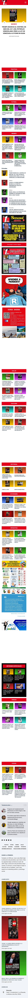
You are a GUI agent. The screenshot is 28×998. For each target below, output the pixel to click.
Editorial (10, 846)
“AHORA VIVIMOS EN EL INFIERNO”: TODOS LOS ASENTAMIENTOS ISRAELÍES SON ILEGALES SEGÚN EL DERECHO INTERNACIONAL (20, 163)
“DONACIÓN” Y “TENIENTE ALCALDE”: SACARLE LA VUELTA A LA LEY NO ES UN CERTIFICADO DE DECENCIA (8, 678)
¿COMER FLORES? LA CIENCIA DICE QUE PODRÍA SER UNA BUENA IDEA (20, 415)
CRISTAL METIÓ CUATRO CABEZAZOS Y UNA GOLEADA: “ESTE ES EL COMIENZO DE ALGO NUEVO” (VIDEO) (20, 727)
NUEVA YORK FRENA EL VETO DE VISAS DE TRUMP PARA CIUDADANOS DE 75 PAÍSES (7, 162)
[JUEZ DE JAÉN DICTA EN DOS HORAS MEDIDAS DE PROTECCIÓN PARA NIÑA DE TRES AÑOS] (4, 210)
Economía (11, 207)
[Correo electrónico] (10, 840)
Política (10, 180)
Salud (22, 844)
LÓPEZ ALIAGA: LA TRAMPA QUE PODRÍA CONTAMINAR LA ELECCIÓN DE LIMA (7, 476)
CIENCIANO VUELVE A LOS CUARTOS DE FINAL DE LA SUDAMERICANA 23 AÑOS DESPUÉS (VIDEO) (20, 127)
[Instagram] (6, 840)
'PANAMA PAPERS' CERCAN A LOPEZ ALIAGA (19, 691)
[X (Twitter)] (8, 840)
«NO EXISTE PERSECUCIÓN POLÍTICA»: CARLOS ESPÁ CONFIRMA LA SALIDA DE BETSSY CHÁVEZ (7, 556)
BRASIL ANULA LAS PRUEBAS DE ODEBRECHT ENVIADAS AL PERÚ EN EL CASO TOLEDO (20, 81)
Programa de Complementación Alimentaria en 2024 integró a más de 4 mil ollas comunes (16, 810)
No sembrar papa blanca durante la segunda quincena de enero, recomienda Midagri (16, 817)
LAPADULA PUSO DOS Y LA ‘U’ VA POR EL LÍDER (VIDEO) (7, 113)
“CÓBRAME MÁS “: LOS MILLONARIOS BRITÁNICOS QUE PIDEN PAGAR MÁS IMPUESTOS (20, 428)
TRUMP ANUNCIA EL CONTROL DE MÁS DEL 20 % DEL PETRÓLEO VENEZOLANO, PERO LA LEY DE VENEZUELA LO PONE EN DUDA (7, 147)
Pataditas (23, 846)
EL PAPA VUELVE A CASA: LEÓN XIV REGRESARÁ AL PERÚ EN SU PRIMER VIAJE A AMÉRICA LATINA (20, 556)
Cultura (4, 846)
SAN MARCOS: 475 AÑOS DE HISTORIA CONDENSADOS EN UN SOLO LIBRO (7, 415)
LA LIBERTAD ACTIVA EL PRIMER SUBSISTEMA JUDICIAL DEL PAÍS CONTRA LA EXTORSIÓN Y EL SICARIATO (7, 521)
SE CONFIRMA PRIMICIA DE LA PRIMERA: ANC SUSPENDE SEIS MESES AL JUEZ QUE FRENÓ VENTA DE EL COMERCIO (7, 95)
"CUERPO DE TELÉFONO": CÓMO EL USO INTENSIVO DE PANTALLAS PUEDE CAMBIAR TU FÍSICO (19, 383)
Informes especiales (7, 848)
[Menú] (25, 2)
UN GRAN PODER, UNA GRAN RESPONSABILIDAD (19, 476)
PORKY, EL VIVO (5, 489)
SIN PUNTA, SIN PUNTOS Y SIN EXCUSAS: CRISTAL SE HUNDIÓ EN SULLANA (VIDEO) (7, 127)
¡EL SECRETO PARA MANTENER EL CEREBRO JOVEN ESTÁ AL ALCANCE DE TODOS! (7, 397)
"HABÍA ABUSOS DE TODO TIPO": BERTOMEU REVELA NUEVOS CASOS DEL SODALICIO (7, 428)
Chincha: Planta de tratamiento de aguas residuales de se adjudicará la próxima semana (16, 832)
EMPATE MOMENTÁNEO (19, 489)
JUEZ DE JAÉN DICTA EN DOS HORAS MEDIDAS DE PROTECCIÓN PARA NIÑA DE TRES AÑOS (17, 211)
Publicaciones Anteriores (19, 848)
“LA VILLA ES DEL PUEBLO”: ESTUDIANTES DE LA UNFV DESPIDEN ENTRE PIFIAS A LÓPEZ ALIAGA (20, 94)
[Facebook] (4, 840)
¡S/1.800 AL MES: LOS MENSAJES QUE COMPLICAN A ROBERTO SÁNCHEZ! (19, 677)
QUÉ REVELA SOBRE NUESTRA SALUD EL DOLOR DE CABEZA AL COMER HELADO (19, 397)
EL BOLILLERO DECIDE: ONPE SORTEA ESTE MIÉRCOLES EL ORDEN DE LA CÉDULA (20, 540)
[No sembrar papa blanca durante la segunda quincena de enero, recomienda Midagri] (4, 817)
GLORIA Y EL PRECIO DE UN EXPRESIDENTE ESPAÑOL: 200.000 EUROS (8, 692)
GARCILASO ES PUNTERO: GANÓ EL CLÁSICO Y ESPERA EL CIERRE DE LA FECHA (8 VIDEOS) (20, 114)
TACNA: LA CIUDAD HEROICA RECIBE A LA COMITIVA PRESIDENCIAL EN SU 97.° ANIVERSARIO (7, 81)
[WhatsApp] (2, 840)
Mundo (14, 24)
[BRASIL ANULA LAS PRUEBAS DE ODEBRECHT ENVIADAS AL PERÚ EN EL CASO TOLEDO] (4, 192)
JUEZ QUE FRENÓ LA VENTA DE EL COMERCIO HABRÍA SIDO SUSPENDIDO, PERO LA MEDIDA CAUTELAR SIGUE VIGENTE (7, 541)
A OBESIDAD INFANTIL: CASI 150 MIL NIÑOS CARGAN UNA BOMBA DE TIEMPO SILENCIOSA (7, 383)
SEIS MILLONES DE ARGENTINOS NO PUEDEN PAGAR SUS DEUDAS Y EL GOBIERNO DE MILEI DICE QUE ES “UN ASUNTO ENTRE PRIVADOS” (19, 147)
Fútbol (12, 844)
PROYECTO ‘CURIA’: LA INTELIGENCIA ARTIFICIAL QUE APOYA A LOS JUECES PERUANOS (20, 506)
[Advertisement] (14, 52)
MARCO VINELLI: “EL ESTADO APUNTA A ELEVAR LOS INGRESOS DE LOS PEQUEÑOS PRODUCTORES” (20, 520)
